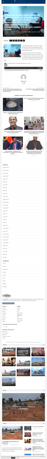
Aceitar (13, 457)
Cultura (4, 263)
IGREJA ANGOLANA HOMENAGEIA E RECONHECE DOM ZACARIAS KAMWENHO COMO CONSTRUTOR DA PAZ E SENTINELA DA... (34, 132)
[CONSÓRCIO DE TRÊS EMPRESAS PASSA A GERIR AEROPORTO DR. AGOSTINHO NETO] (27, 448)
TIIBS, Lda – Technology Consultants (35, 342)
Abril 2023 (5, 257)
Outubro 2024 (5, 205)
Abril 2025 (5, 190)
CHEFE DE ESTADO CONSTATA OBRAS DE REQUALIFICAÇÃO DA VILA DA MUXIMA (38, 360)
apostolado (8, 34)
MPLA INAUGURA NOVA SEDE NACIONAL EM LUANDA (7, 380)
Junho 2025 (5, 184)
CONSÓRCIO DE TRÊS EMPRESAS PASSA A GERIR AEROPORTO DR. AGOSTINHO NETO (23, 360)
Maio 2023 (5, 254)
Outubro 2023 (5, 239)
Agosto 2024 (5, 210)
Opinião (4, 275)
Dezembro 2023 (6, 234)
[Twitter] (6, 326)
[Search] (43, 1)
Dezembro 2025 (6, 167)
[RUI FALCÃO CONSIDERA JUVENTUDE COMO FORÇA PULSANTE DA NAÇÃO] (13, 123)
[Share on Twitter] (16, 40)
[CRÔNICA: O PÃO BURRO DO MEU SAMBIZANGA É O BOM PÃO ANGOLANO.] (13, 104)
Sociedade (5, 286)
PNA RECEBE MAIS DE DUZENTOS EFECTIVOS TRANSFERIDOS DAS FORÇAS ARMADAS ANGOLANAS (23, 369)
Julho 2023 (5, 248)
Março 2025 (5, 193)
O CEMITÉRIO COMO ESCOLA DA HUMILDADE (8, 351)
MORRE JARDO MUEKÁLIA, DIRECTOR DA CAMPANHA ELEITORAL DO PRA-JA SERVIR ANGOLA (8, 359)
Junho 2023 (5, 251)
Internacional (5, 269)
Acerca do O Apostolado (8, 329)
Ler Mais (17, 457)
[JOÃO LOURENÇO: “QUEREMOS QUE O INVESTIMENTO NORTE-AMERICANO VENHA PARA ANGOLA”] (13, 143)
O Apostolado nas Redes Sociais (9, 324)
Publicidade (4, 334)
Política (4, 280)
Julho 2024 (5, 213)
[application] (23, 68)
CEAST (18, 316)
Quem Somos (4, 331)
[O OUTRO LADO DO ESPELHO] (27, 428)
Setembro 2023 (5, 242)
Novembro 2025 (6, 170)
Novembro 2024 (6, 202)
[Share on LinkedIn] (19, 40)
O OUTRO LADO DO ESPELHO (38, 426)
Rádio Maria (19, 321)
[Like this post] (11, 40)
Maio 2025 (5, 187)
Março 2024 (5, 225)
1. (17, 70)
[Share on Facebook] (14, 40)
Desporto (4, 266)
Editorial (18, 309)
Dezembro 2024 (6, 199)
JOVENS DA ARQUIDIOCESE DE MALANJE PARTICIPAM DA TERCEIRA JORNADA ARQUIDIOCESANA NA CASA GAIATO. (34, 152)
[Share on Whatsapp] (21, 40)
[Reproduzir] (5, 68)
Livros (18, 311)
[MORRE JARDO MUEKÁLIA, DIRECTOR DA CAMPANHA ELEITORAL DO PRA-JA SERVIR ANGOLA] (27, 441)
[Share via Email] (24, 40)
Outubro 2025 (5, 173)
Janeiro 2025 (5, 196)
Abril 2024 (5, 222)
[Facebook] (3, 326)
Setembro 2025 (5, 176)
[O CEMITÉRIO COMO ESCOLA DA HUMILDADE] (12, 433)
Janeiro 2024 (5, 231)
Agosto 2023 (5, 245)
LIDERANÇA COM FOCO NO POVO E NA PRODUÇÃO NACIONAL (38, 350)
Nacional (4, 272)
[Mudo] (38, 68)
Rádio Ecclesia (19, 318)
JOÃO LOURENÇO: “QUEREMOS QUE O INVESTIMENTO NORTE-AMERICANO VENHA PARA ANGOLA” (13, 152)
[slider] (40, 68)
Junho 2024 (5, 216)
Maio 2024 (5, 219)
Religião (4, 283)
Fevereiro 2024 (5, 228)
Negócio (3, 311)
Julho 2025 (5, 181)
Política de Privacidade (6, 336)
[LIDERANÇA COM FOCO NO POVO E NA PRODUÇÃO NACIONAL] (27, 434)
